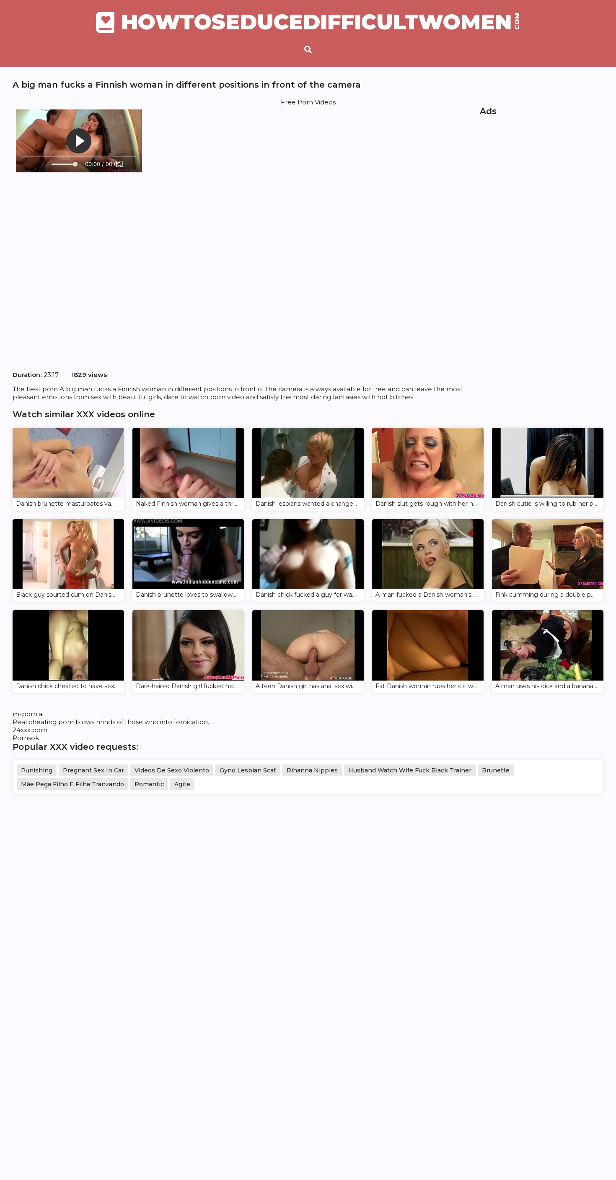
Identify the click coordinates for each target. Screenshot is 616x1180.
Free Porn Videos (308, 102)
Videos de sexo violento (172, 770)
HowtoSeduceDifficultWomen (320, 22)
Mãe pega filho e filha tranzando (72, 784)
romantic (149, 784)
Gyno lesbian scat (248, 770)
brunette (496, 770)
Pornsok (26, 738)
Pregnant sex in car (93, 770)
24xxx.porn (30, 730)
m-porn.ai (28, 714)
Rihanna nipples (312, 770)
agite (182, 784)
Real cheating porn (43, 722)
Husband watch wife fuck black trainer (409, 770)
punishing (36, 770)
